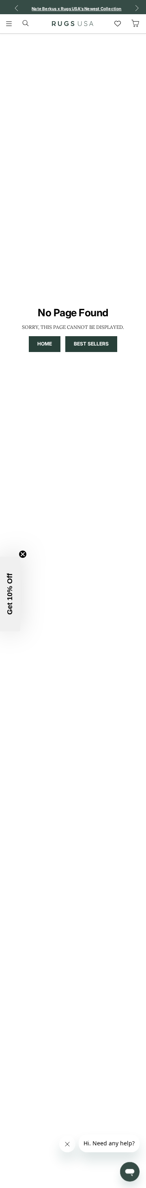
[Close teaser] (23, 554)
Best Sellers (91, 344)
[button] (10, 594)
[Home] (72, 23)
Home (44, 344)
